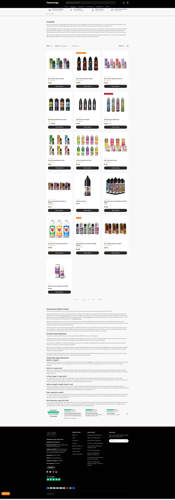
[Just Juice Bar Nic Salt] (115, 145)
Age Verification (76, 448)
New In (66, 6)
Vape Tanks (99, 6)
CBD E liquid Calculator (93, 450)
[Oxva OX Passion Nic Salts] (87, 145)
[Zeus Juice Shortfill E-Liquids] (87, 63)
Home (47, 13)
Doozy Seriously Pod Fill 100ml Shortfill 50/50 (115, 202)
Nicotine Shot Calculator (94, 440)
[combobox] (90, 2)
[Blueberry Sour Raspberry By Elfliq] (59, 271)
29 (93, 299)
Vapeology (52, 493)
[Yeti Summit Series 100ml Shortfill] (59, 228)
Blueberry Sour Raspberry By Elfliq (58, 286)
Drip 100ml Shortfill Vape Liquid (57, 119)
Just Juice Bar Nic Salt (110, 160)
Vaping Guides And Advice (94, 435)
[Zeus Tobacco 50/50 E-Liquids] (115, 228)
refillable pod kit (76, 319)
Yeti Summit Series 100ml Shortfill (57, 243)
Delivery (74, 443)
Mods (107, 6)
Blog (73, 437)
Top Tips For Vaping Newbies (95, 443)
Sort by (57, 46)
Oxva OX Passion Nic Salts (83, 160)
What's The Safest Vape (93, 437)
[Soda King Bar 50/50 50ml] (115, 104)
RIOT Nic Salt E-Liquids (82, 119)
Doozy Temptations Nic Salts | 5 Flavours (57, 202)
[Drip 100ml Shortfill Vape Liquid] (59, 104)
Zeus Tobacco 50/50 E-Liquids (112, 243)
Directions (51, 467)
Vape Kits (80, 6)
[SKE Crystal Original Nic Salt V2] (115, 63)
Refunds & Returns (77, 446)
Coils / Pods (90, 6)
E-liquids (72, 6)
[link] (75, 299)
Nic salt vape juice (66, 315)
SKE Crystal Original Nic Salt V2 (113, 78)
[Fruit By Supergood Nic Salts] (59, 145)
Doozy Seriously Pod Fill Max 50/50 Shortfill (86, 244)
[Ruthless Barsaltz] (87, 186)
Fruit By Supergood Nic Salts (56, 160)
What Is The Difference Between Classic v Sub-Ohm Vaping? (95, 463)
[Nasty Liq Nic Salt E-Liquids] (59, 63)
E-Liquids (52, 13)
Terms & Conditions (77, 454)
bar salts (88, 317)
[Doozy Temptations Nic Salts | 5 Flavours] (59, 186)
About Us (75, 435)
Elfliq (105, 347)
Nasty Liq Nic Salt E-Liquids (56, 78)
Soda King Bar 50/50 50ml (111, 119)
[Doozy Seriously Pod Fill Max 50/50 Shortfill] (87, 228)
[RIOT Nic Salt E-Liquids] (87, 104)
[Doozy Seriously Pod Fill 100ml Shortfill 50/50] (115, 186)
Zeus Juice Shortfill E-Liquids (84, 78)
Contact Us (75, 440)
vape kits (89, 362)
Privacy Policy (76, 451)
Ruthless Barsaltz (81, 201)
